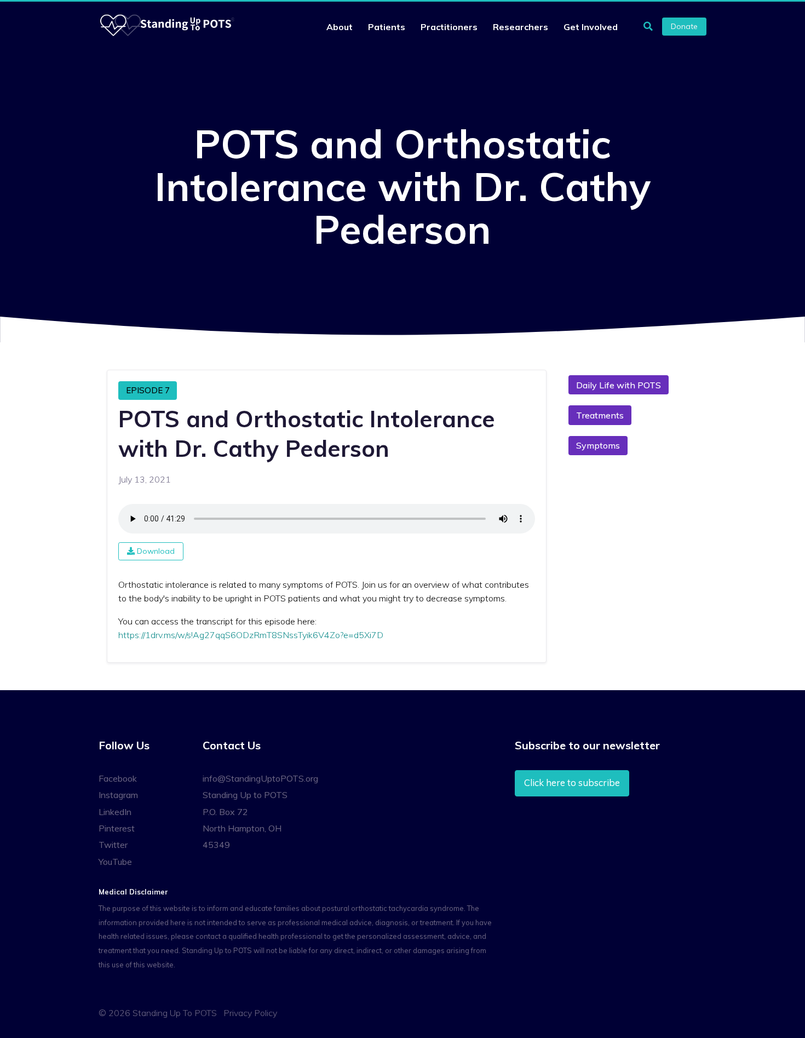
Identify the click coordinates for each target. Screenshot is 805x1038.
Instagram (118, 794)
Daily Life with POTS (618, 385)
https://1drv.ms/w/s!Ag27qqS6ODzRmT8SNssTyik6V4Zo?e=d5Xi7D (250, 634)
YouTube (115, 861)
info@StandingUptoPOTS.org (260, 778)
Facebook (118, 778)
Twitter (113, 844)
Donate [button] (684, 26)
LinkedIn (115, 811)
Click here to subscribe (572, 782)
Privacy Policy (250, 1012)
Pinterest (117, 828)
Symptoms (598, 445)
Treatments (600, 415)
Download (155, 551)
